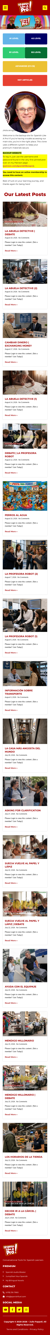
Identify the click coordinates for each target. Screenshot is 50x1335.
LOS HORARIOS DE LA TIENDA (23, 1156)
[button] (6, 7)
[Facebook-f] (12, 1309)
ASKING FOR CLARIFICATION (23, 810)
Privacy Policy (37, 1329)
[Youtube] (5, 1309)
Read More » (11, 250)
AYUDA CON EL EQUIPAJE (20, 986)
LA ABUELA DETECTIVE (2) (21, 288)
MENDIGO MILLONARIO (19, 1040)
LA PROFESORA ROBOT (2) (21, 573)
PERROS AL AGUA (16, 515)
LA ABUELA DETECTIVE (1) (21, 399)
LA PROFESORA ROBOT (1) (21, 636)
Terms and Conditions (17, 1329)
